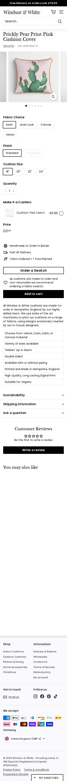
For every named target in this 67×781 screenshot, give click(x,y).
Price (7, 224)
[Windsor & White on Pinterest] (49, 696)
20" (19, 171)
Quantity (10, 184)
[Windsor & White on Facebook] (42, 696)
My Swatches (48, 778)
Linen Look (27, 125)
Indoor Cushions (13, 651)
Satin (9, 125)
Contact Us (40, 662)
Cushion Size (13, 164)
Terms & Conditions (36, 769)
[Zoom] (53, 96)
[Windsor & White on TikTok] (56, 696)
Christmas (9, 672)
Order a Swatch (33, 270)
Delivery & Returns (45, 651)
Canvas (46, 125)
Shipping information (19, 404)
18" (7, 171)
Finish (7, 146)
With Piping (33, 153)
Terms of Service (44, 667)
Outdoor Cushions (14, 657)
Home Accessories (15, 667)
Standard (12, 153)
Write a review (33, 450)
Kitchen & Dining (13, 662)
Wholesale (40, 657)
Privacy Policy (11, 769)
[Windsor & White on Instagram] (35, 696)
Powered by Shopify (15, 774)
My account (41, 677)
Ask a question (14, 413)
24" (41, 171)
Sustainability (14, 395)
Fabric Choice (14, 117)
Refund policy (42, 672)
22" (30, 171)
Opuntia (8, 46)
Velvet (10, 134)
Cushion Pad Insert (31, 213)
